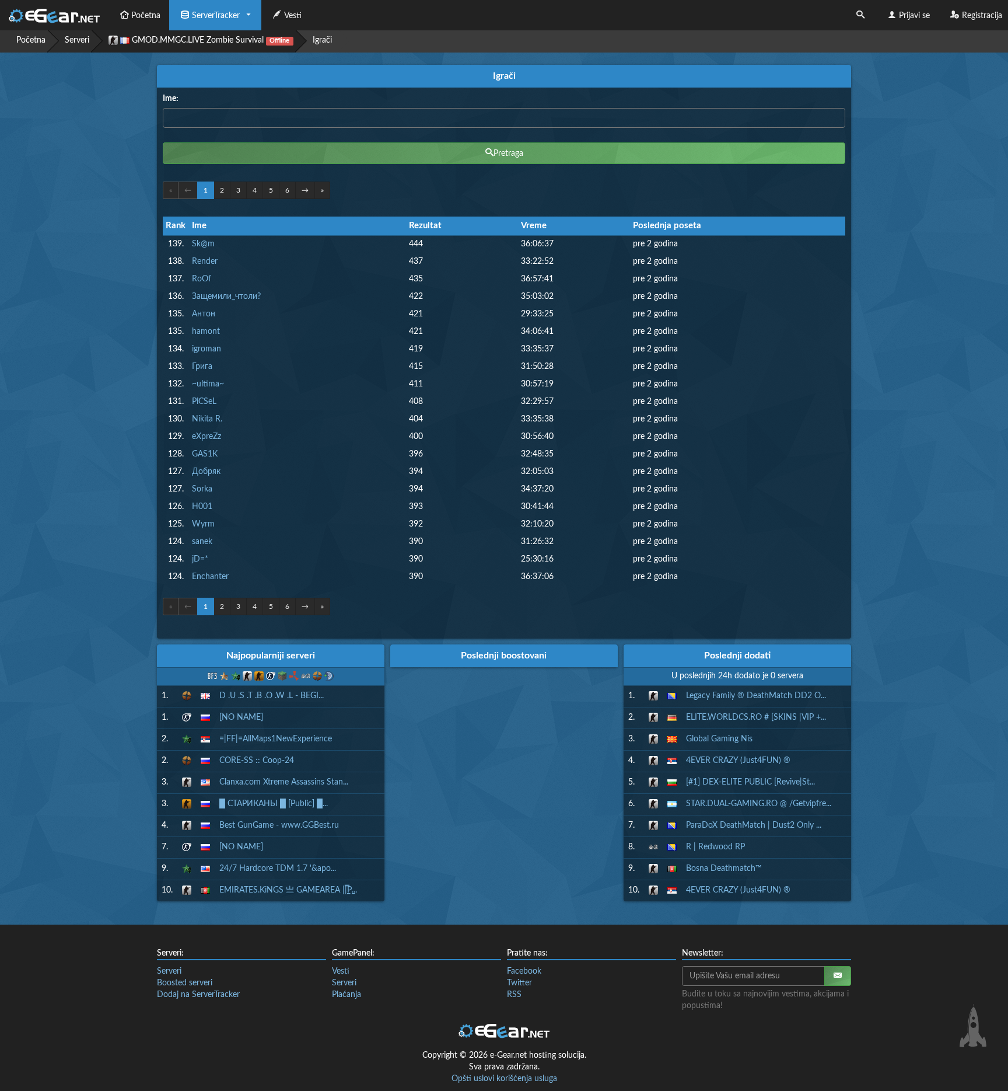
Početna (145, 16)
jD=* (200, 559)
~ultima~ (208, 384)
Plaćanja (346, 995)
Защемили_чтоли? (226, 296)
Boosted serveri (184, 983)
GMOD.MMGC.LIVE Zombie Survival (209, 40)
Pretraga (508, 153)
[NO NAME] (241, 717)
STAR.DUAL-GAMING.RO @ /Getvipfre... (758, 804)
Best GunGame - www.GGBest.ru (279, 825)
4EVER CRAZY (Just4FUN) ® (738, 761)
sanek (202, 542)
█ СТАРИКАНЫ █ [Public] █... (273, 804)
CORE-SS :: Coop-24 (256, 761)
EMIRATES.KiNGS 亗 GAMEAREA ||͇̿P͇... (288, 890)
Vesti (293, 16)
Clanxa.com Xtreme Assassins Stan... (283, 782)
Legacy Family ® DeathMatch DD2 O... (756, 696)
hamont (206, 331)
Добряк (206, 472)
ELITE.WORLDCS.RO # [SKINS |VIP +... (756, 717)
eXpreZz (206, 437)
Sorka (202, 489)
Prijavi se (914, 16)
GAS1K (205, 454)
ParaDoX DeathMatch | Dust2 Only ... (753, 825)
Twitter (519, 983)
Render (205, 261)
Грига (202, 366)
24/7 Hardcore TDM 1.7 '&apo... (277, 869)
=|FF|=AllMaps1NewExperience (275, 739)
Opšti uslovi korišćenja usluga (504, 1079)
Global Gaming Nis (719, 739)
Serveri (77, 40)
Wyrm (203, 524)
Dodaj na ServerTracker (198, 995)
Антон (203, 314)
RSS (514, 995)
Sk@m (203, 244)
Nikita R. (207, 419)
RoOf (201, 279)
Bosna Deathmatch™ (724, 869)
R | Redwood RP (715, 847)
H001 (202, 507)
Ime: (170, 99)
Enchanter (210, 577)
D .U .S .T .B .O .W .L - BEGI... (271, 696)
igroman (206, 349)
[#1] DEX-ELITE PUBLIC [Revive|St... (750, 782)
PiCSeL (204, 402)
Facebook (524, 971)
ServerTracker (216, 16)
